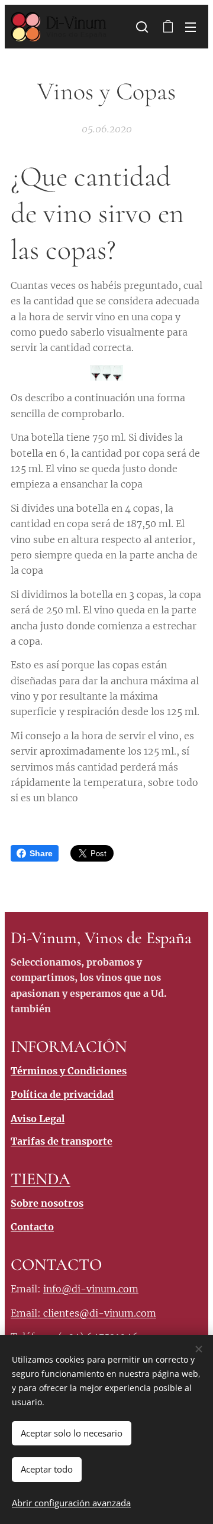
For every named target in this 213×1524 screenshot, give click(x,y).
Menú (190, 26)
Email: (27, 1313)
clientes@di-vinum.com (99, 1313)
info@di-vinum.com (90, 1289)
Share (41, 853)
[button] (142, 26)
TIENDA (40, 1179)
